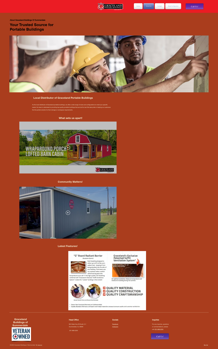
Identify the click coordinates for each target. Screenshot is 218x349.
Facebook (115, 324)
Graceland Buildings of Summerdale (20, 322)
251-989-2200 (159, 329)
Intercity (40, 345)
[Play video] (68, 147)
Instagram (115, 327)
